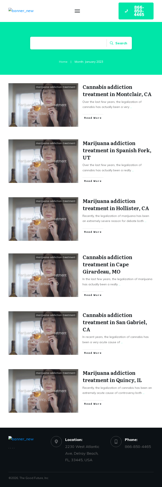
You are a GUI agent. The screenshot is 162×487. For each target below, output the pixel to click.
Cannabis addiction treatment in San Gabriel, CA (115, 322)
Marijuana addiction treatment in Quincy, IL (112, 376)
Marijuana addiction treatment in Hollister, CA (116, 204)
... (131, 107)
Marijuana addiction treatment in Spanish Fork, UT (117, 150)
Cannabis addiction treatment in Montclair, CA (117, 90)
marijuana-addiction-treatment (56, 87)
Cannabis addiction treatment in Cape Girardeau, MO (107, 264)
